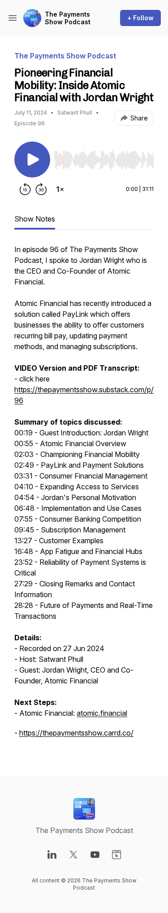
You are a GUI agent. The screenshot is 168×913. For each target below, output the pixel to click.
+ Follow (140, 18)
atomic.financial (102, 713)
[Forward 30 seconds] (41, 189)
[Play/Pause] (32, 159)
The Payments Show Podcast (67, 18)
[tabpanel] (84, 495)
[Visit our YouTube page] (94, 854)
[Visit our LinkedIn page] (51, 854)
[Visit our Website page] (116, 854)
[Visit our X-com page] (73, 854)
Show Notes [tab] (34, 218)
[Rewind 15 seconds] (25, 189)
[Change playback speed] (60, 189)
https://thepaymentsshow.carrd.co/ (76, 732)
